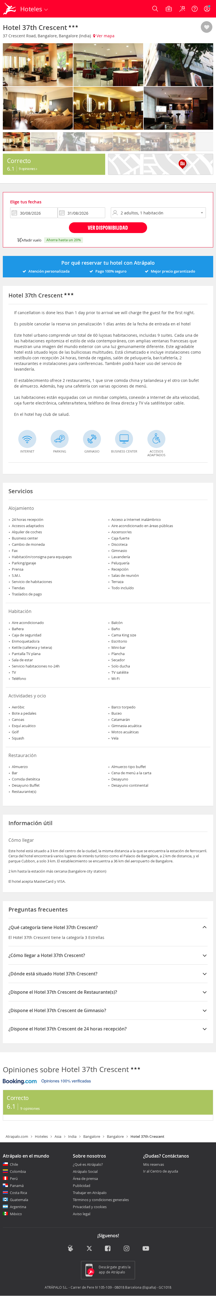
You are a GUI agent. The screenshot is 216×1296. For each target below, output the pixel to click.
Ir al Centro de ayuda (160, 1171)
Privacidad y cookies (90, 1206)
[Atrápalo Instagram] (127, 1249)
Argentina (18, 1206)
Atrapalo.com (17, 1136)
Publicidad (81, 1185)
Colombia (18, 1171)
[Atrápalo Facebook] (108, 1249)
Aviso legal (81, 1213)
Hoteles (41, 1136)
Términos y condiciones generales (101, 1199)
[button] (206, 27)
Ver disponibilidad (108, 227)
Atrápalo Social (85, 1171)
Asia (58, 1136)
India (72, 1136)
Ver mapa (104, 35)
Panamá (17, 1185)
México (16, 1213)
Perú (14, 1178)
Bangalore (91, 1136)
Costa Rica (18, 1192)
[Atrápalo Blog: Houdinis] (70, 1248)
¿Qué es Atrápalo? (88, 1164)
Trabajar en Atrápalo (90, 1192)
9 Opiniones (27, 168)
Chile (14, 1164)
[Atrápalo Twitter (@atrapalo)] (89, 1249)
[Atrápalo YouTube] (146, 1249)
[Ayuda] (194, 8)
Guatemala (19, 1199)
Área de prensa (85, 1178)
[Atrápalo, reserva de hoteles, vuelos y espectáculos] (10, 9)
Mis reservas (153, 1164)
